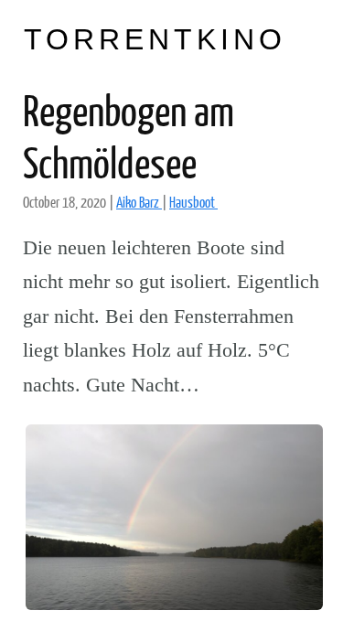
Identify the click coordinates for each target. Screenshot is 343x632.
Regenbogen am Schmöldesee (128, 135)
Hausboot (193, 201)
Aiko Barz (139, 201)
